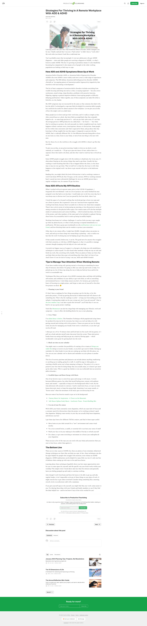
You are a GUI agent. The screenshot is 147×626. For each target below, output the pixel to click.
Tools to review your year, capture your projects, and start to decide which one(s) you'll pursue (65, 583)
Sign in (142, 3)
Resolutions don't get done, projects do (56, 561)
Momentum (56, 309)
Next (96, 524)
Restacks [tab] (56, 535)
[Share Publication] (128, 3)
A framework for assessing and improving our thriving (60, 571)
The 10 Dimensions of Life (55, 569)
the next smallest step (53, 302)
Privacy (73, 615)
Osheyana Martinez (50, 16)
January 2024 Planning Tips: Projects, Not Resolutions (65, 559)
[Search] (124, 3)
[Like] (47, 21)
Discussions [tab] (57, 554)
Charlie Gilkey (58, 563)
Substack (66, 622)
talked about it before (55, 319)
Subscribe (134, 3)
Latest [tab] (51, 554)
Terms (77, 615)
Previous (51, 524)
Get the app (81, 619)
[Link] (43, 72)
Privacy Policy (85, 512)
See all (49, 592)
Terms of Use (81, 511)
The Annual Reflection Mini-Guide (57, 580)
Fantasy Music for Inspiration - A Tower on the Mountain (67, 398)
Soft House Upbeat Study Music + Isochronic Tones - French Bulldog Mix (72, 401)
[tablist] (52, 535)
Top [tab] (47, 554)
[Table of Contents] (2, 313)
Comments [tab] (49, 535)
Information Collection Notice (73, 512)
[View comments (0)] (50, 21)
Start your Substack (69, 619)
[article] (73, 562)
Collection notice (84, 615)
